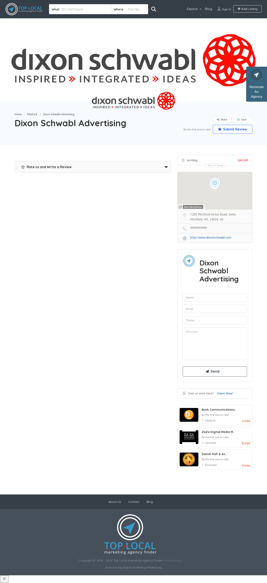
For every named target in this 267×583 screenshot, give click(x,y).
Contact (133, 502)
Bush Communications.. (219, 410)
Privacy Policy (172, 560)
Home (18, 114)
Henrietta (210, 443)
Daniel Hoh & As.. (214, 454)
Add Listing (249, 9)
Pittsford (32, 114)
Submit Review (234, 129)
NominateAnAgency (256, 91)
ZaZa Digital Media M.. (218, 432)
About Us (114, 502)
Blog (208, 9)
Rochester (211, 465)
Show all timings (216, 165)
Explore (192, 9)
